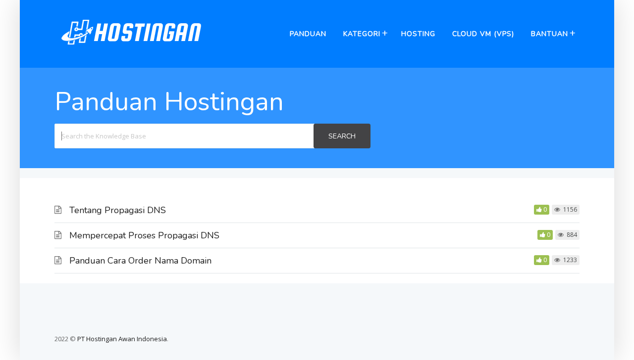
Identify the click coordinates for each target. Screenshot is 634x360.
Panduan (308, 34)
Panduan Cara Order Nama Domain (140, 261)
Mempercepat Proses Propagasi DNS (144, 235)
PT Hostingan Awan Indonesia (122, 338)
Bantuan (549, 34)
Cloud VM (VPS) (483, 34)
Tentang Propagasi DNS (117, 210)
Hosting (418, 34)
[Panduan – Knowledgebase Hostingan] (131, 49)
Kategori (361, 34)
